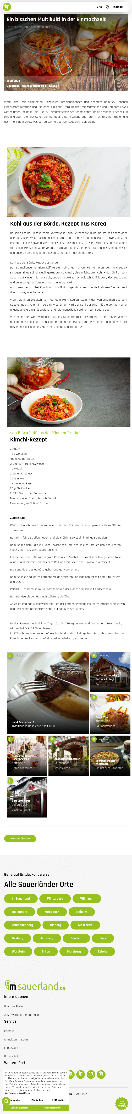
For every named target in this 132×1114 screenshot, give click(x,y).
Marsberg (74, 951)
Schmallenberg (22, 925)
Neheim (81, 912)
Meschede (85, 925)
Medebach (52, 912)
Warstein (18, 951)
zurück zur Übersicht (20, 838)
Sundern (76, 938)
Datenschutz (78, 1094)
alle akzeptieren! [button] (52, 1107)
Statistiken (37, 1100)
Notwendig (14, 1100)
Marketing (60, 1100)
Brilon (46, 951)
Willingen (86, 898)
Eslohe (102, 951)
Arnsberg (46, 938)
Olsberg (55, 925)
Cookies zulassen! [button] (19, 1107)
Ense (103, 938)
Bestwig (17, 938)
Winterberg (55, 898)
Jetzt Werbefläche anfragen (21, 1015)
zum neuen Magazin (121, 1104)
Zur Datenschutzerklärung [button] (17, 1093)
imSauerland (21, 898)
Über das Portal (14, 1006)
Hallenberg (19, 912)
